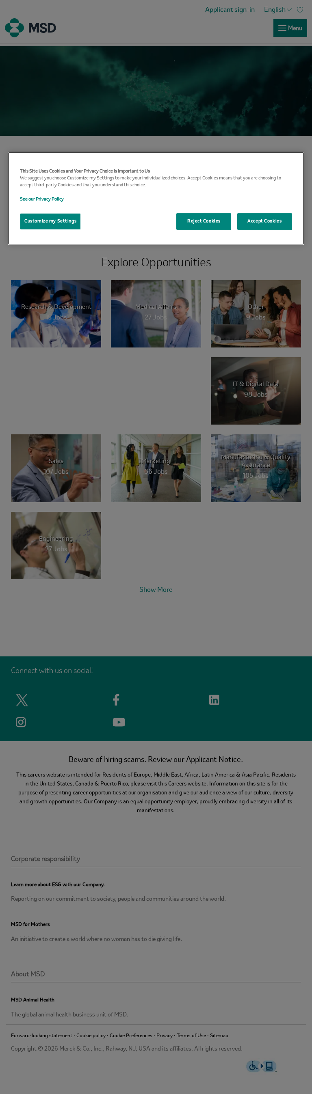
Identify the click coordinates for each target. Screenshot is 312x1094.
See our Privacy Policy (42, 199)
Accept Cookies (264, 221)
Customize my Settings (50, 221)
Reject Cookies (204, 221)
